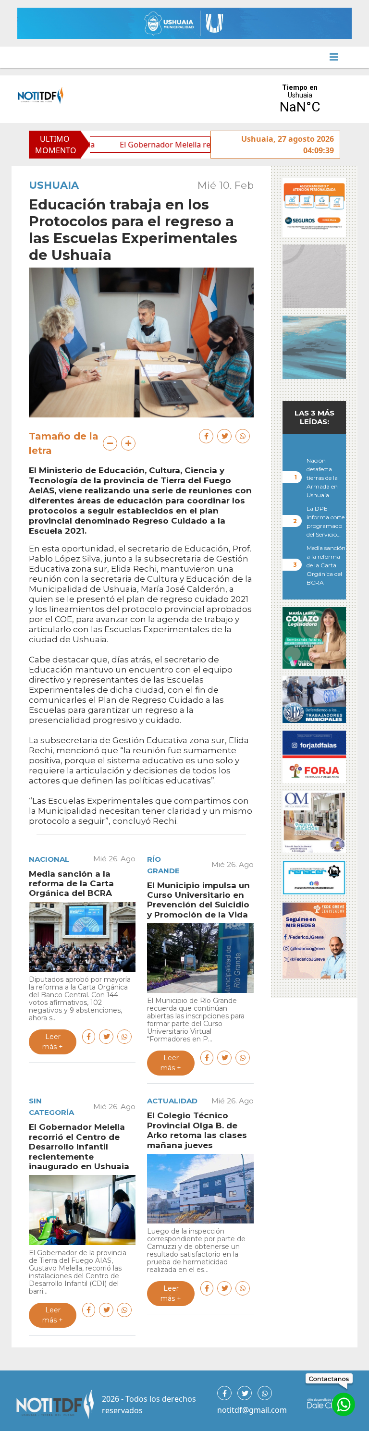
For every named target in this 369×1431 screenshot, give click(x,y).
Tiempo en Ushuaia (300, 99)
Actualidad (172, 1100)
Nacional (49, 859)
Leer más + (52, 1041)
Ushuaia (54, 185)
